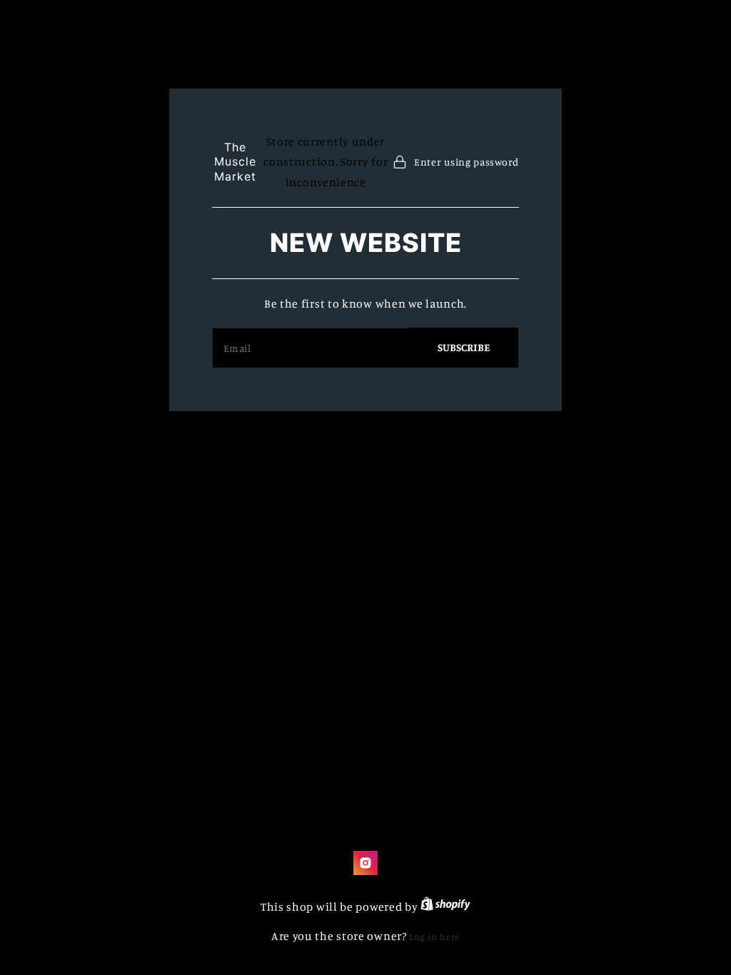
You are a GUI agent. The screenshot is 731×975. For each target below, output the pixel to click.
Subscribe (464, 347)
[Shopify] (445, 907)
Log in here (434, 936)
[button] (456, 162)
